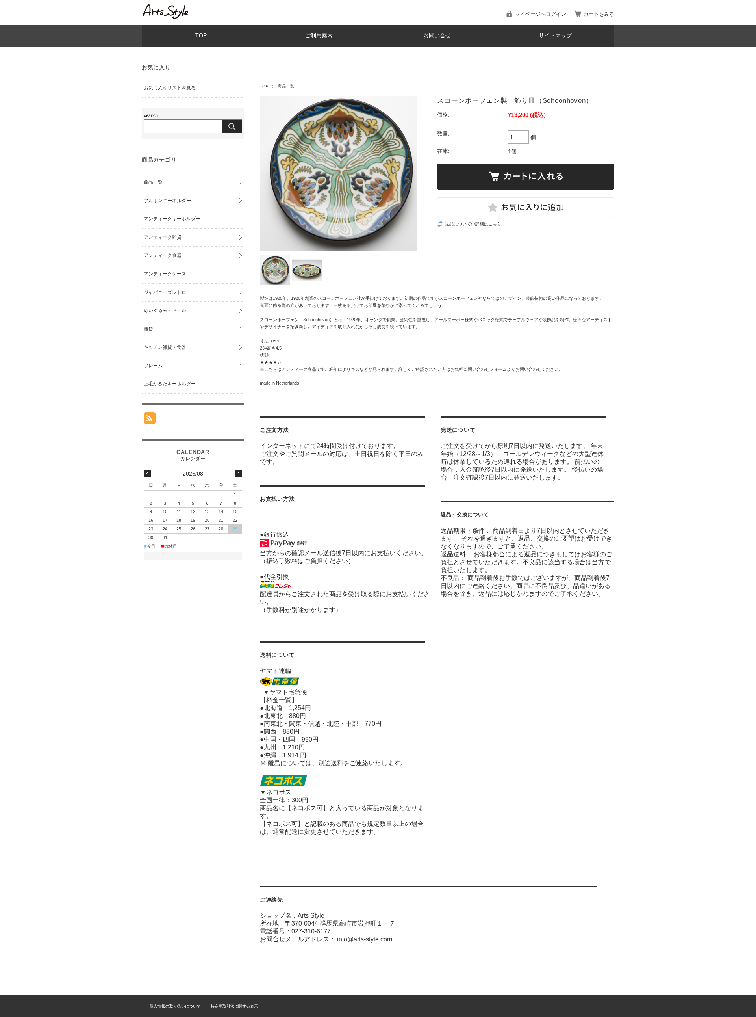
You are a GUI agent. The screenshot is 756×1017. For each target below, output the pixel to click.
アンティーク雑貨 (163, 237)
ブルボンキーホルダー (167, 200)
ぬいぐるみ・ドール (165, 310)
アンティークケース (165, 274)
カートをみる (599, 14)
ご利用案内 (319, 36)
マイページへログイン (540, 14)
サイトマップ (555, 36)
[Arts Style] (165, 17)
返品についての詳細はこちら (473, 223)
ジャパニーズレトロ (165, 292)
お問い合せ (437, 36)
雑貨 (148, 329)
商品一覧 (286, 86)
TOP (201, 36)
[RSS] (150, 419)
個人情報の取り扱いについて (175, 1006)
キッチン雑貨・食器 (165, 347)
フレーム (153, 365)
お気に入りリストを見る (170, 88)
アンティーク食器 (163, 255)
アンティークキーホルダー (172, 218)
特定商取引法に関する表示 (234, 1006)
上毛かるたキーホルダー (170, 384)
